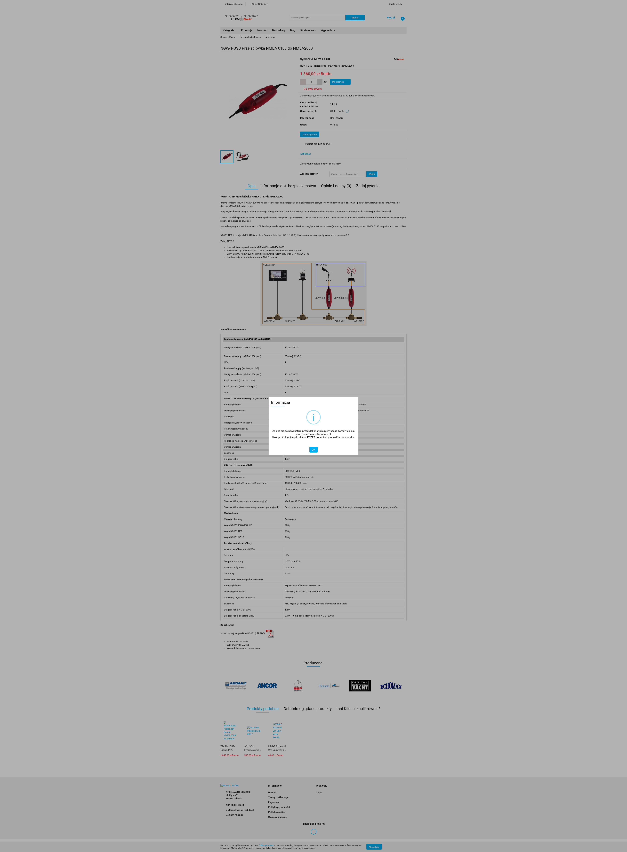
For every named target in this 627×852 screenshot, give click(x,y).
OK (313, 449)
